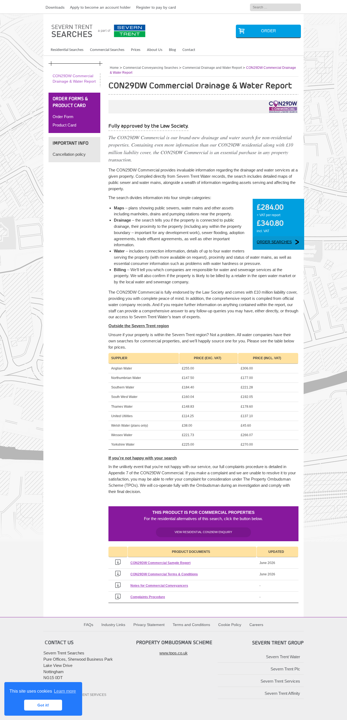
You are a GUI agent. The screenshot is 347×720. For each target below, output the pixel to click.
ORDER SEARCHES (274, 242)
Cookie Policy (229, 625)
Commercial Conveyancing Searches (150, 68)
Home (114, 68)
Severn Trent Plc (285, 669)
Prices (135, 50)
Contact (188, 50)
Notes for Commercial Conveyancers (159, 586)
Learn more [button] (65, 691)
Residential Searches (67, 50)
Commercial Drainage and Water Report (212, 68)
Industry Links (113, 625)
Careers (256, 625)
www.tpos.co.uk (173, 653)
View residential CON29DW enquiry (203, 532)
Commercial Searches (107, 50)
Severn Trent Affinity (282, 693)
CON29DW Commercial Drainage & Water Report (74, 79)
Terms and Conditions (191, 625)
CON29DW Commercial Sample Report (160, 563)
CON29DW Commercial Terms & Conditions (164, 574)
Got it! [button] (43, 705)
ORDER (268, 30)
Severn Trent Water (283, 656)
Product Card (64, 125)
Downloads (55, 7)
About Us (154, 50)
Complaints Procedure (147, 597)
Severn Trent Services (280, 681)
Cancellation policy (69, 154)
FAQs (88, 625)
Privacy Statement (149, 625)
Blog (172, 50)
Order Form (63, 116)
